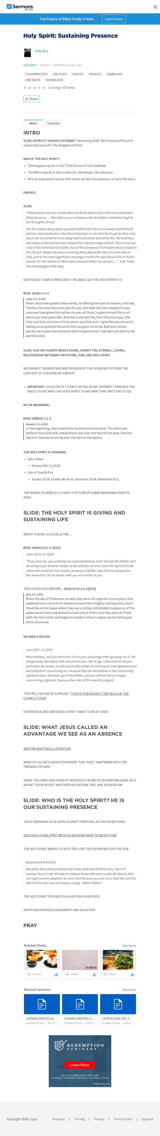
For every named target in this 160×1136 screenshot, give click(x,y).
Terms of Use (123, 1119)
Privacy (99, 1119)
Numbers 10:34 (54, 80)
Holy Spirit (29, 65)
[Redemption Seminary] (80, 1061)
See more (129, 945)
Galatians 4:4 (114, 74)
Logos (33, 1119)
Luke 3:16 (77, 74)
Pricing (79, 1119)
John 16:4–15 (32, 80)
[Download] (56, 974)
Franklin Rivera (35, 1023)
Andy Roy (41, 51)
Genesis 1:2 (95, 74)
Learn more (114, 18)
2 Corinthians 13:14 (36, 74)
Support (147, 1119)
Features (58, 1119)
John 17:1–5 (59, 74)
